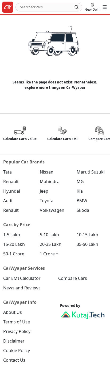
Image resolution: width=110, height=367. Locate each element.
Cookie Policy (16, 350)
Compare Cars (72, 278)
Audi (7, 201)
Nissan (46, 172)
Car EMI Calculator (22, 278)
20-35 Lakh (50, 244)
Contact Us (14, 360)
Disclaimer (14, 341)
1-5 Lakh (11, 235)
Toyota (46, 201)
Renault (11, 181)
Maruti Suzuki (91, 172)
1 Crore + (49, 254)
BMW (82, 201)
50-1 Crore (13, 254)
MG (80, 181)
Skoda (83, 210)
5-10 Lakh (49, 235)
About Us (12, 312)
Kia (80, 191)
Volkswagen (52, 210)
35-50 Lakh (87, 244)
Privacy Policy (16, 331)
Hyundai (11, 191)
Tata (7, 172)
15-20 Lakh (14, 244)
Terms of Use (16, 322)
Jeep (44, 191)
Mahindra (50, 181)
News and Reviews (22, 288)
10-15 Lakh (87, 235)
